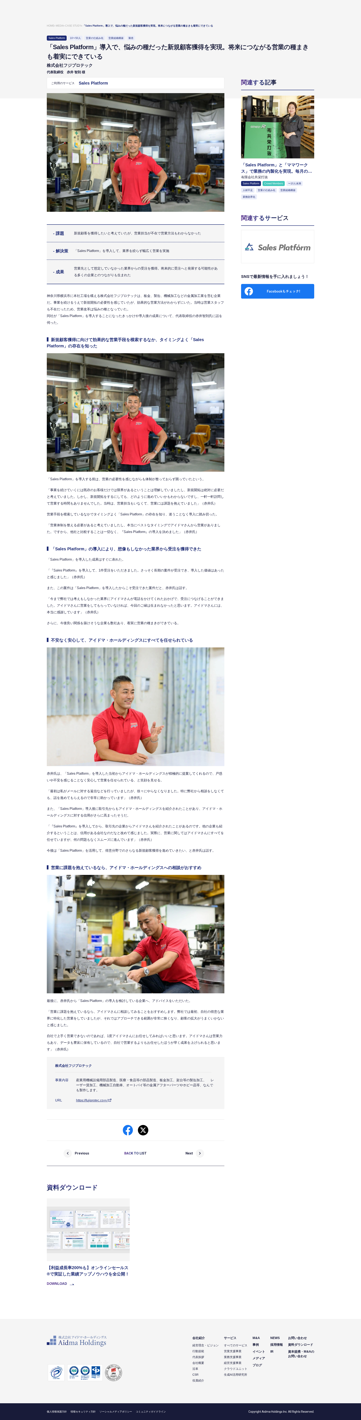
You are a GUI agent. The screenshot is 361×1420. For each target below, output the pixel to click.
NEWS (275, 1338)
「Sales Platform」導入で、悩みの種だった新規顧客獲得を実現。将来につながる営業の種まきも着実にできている (148, 25)
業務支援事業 (233, 1357)
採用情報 (276, 1344)
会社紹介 (198, 1338)
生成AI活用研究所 (235, 1374)
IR (271, 1351)
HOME (50, 25)
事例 (256, 1344)
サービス (230, 1338)
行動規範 (198, 1351)
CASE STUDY (73, 25)
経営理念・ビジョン (205, 1345)
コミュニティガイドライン (151, 1411)
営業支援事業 (233, 1351)
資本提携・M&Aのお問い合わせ (301, 1354)
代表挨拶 (198, 1357)
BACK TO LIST (135, 1153)
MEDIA (60, 25)
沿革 (195, 1368)
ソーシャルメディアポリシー (115, 1411)
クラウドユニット (235, 1368)
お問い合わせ (297, 1338)
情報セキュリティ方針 (83, 1411)
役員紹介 (198, 1380)
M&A (256, 1338)
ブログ (257, 1365)
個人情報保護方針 (57, 1411)
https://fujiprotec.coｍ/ (92, 1100)
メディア (259, 1358)
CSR (195, 1374)
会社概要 (198, 1363)
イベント (259, 1351)
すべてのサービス (235, 1345)
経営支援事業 (233, 1363)
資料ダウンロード (300, 1344)
